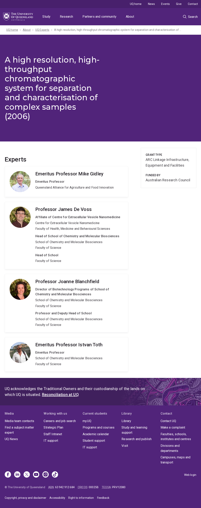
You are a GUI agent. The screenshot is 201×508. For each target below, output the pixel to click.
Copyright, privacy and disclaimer (25, 497)
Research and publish (137, 439)
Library (126, 421)
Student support (94, 440)
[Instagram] (45, 475)
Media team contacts (19, 421)
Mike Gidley (66, 181)
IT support (51, 440)
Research (66, 16)
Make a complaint (173, 427)
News (151, 3)
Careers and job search (60, 421)
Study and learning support (134, 430)
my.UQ (87, 421)
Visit (125, 446)
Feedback (103, 497)
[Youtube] (36, 475)
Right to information (81, 497)
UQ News (11, 439)
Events (165, 3)
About (130, 16)
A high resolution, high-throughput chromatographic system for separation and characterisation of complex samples (118, 29)
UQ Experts (42, 29)
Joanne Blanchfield (66, 303)
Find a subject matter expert (19, 430)
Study (46, 16)
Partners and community (99, 16)
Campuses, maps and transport (176, 459)
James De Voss (66, 235)
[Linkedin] (17, 475)
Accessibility (57, 497)
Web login (190, 474)
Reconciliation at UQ (60, 394)
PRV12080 (118, 487)
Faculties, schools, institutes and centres (176, 436)
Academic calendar (96, 434)
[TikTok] (55, 475)
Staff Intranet (53, 434)
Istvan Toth (66, 354)
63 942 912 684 (65, 487)
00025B (94, 487)
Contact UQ (168, 421)
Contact (193, 3)
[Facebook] (8, 475)
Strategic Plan (53, 427)
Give (179, 3)
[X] (27, 475)
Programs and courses (98, 427)
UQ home (136, 3)
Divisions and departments (170, 448)
